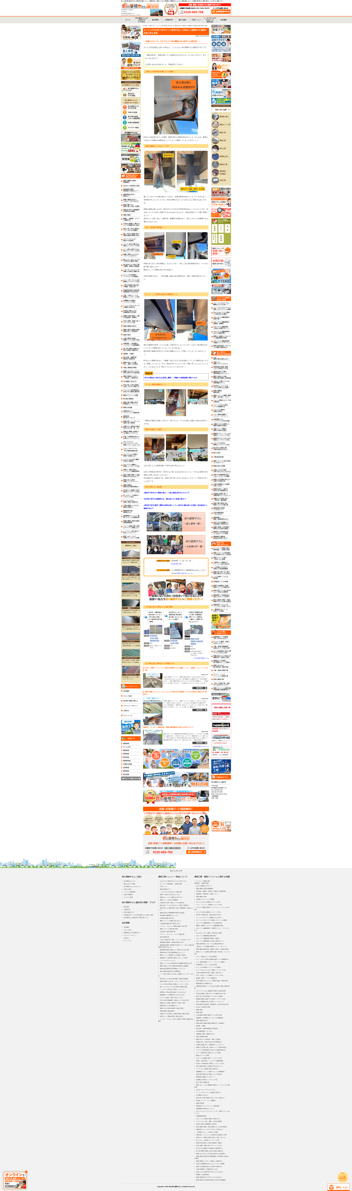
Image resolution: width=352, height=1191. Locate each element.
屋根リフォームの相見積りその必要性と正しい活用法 (222, 553)
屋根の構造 (127, 215)
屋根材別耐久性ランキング (129, 416)
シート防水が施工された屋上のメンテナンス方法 (131, 250)
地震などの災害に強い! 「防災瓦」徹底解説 (221, 499)
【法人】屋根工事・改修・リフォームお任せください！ (176, 939)
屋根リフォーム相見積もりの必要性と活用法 (173, 955)
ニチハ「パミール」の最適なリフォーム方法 (209, 904)
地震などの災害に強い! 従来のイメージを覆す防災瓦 (211, 1047)
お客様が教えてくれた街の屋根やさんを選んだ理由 (138, 915)
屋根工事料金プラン (166, 889)
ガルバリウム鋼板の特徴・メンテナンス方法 (209, 1058)
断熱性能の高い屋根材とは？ (128, 511)
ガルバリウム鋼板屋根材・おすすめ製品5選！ (209, 923)
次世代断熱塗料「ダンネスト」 (218, 513)
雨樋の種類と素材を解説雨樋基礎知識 (131, 521)
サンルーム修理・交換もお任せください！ (221, 642)
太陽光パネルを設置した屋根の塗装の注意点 (221, 424)
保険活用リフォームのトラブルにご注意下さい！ (210, 1129)
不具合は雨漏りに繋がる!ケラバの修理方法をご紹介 (211, 993)
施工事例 (155, 20)
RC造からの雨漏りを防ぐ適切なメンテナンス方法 (131, 491)
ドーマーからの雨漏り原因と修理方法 (130, 501)
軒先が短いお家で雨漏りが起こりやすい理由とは (131, 385)
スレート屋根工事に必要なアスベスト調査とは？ (131, 526)
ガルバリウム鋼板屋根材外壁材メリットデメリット (222, 341)
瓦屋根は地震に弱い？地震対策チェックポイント (222, 494)
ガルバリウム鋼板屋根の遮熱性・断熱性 (221, 322)
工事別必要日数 (218, 457)
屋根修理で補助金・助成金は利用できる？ (220, 537)
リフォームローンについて (167, 960)
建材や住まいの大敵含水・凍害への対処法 (130, 363)
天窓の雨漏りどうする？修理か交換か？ (131, 506)
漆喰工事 (223, 132)
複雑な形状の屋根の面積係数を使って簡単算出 (131, 330)
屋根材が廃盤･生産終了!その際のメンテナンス (131, 432)
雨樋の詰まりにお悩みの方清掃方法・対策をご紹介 (222, 656)
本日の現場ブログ (129, 912)
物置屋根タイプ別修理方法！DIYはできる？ (220, 637)
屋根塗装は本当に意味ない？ (129, 195)
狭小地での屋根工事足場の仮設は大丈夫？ (220, 448)
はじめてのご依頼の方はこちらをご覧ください (173, 881)
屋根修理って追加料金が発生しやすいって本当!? (221, 595)
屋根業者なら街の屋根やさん (132, 932)
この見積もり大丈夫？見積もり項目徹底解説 (220, 567)
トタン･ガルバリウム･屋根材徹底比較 (130, 450)
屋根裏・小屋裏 (128, 354)
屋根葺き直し (224, 156)
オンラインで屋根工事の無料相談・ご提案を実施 (221, 548)
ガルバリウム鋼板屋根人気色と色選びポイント (221, 327)
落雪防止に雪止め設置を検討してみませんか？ (173, 992)
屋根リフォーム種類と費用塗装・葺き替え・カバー (222, 396)
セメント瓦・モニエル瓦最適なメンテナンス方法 (131, 280)
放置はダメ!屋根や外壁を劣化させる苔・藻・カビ (131, 427)
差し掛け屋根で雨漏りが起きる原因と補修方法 (209, 1151)
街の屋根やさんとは (129, 881)
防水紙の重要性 (128, 399)
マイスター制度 (128, 897)
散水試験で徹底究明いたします (169, 915)
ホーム (128, 20)
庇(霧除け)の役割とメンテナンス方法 (129, 301)
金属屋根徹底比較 (201, 1116)
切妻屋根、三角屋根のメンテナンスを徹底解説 (131, 344)
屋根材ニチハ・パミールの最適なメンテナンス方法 (222, 434)
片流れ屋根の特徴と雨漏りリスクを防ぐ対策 (131, 339)
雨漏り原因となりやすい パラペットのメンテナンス (175, 981)
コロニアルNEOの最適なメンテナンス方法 (221, 443)
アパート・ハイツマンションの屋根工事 (220, 675)
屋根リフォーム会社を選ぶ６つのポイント (222, 461)
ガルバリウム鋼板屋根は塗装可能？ (221, 318)
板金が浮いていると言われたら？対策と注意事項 (222, 591)
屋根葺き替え (224, 116)
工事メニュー (196, 20)
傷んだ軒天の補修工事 (202, 1082)
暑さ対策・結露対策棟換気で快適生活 (207, 1028)
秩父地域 (126, 774)
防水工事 (223, 148)
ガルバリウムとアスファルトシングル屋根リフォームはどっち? (131, 443)
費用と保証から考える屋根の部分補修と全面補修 (174, 966)
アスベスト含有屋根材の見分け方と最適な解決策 (131, 390)
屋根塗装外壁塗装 (223, 172)
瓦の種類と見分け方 (129, 381)
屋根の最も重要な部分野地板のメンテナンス (130, 403)
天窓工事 (223, 180)
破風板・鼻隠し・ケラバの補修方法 (206, 978)
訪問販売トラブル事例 (220, 581)
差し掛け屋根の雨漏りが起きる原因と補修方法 (131, 349)
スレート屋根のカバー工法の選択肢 (222, 401)
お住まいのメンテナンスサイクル (205, 1089)
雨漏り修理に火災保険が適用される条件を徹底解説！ (211, 1180)
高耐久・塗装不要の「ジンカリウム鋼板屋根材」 (210, 1061)
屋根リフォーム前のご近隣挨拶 (169, 900)
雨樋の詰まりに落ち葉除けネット (169, 1005)
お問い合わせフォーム (184, 573)
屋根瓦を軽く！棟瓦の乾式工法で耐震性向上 (220, 489)
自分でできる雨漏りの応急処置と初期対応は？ (221, 523)
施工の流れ (182, 20)
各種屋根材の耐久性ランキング (205, 1108)
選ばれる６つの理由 (129, 884)
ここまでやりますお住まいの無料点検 (210, 20)
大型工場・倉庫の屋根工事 (167, 931)
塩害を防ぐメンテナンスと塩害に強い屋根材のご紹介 (211, 1135)
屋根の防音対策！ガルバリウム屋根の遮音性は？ (222, 346)
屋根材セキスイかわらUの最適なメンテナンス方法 (222, 439)
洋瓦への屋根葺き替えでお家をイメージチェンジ (131, 437)
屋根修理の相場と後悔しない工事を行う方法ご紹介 (174, 950)
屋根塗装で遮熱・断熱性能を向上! (221, 518)
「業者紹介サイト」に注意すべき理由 (220, 610)
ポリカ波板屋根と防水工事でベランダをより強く (222, 651)
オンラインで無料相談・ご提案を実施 (171, 884)
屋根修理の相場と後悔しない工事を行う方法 (220, 367)
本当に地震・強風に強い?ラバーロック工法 (131, 321)
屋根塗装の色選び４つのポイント (219, 508)
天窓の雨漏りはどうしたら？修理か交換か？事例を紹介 (212, 980)
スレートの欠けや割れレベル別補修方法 (220, 405)
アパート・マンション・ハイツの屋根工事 (172, 934)
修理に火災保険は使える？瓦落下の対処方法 (222, 480)
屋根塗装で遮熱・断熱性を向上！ (205, 1034)
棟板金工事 (223, 164)
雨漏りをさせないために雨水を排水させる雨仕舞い (211, 1153)
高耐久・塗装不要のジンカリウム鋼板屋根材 (131, 470)
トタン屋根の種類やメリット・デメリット (220, 415)
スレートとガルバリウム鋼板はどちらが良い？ (221, 303)
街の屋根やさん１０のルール (132, 886)
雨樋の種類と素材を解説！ (167, 1011)
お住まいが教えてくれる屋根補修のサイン (221, 382)
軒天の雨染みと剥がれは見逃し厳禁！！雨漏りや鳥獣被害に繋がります (171, 378)
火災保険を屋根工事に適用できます (170, 923)
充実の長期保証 (128, 894)
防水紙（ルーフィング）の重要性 (205, 1100)
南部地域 (126, 750)
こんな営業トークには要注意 (220, 577)
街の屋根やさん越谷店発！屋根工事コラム (136, 917)
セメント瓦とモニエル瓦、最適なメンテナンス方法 (211, 970)
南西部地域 (126, 760)
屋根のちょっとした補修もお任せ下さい (171, 897)
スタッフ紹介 (127, 696)
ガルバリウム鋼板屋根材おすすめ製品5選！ (221, 332)
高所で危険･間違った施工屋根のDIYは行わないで (131, 475)
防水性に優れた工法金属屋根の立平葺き (129, 311)
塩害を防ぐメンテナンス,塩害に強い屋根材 (131, 422)
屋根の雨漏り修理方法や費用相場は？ (131, 485)
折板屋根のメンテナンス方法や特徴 (206, 964)
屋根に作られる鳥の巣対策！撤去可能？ (221, 666)
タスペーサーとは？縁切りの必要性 (129, 239)
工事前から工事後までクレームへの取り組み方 (221, 563)
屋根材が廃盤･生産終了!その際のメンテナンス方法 (210, 999)
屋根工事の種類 (221, 110)
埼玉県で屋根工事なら (130, 701)
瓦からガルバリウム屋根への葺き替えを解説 (221, 313)
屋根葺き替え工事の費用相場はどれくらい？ (221, 372)
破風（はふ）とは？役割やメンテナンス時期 (131, 537)
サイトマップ (127, 715)
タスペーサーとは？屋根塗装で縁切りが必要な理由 (211, 991)
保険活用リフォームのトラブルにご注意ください (222, 605)
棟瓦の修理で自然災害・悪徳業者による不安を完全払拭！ (213, 1004)
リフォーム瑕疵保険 (129, 892)
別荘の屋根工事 (218, 679)
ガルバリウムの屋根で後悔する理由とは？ (130, 455)
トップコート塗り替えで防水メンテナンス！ (131, 532)
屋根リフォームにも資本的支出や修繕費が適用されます (176, 963)
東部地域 (126, 743)
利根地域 (126, 753)
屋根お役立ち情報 (219, 466)
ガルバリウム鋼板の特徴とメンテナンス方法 (131, 465)
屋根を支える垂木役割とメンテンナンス (130, 480)
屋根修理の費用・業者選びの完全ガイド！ (131, 190)
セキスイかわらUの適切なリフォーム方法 (208, 902)
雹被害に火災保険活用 (202, 1174)
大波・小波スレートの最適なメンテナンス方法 (131, 296)
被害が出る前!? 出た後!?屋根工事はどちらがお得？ (222, 572)
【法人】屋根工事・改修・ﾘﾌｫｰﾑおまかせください (222, 684)
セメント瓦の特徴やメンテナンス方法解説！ (131, 275)
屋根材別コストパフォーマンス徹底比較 (131, 411)
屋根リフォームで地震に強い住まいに (171, 921)
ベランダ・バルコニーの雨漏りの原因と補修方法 (131, 270)
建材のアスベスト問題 (130, 395)
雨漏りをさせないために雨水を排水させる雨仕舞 (131, 371)
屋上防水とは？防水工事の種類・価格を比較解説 (131, 265)
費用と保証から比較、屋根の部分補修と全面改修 (222, 377)
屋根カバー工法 (225, 124)
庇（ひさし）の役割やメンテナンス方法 (131, 496)
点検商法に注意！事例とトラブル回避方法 (172, 902)
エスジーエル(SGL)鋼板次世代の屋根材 (131, 460)
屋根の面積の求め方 (129, 326)
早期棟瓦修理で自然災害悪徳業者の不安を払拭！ (131, 291)
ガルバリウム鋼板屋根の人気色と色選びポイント (210, 941)
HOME (145, 25)
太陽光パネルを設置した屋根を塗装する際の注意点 (174, 1013)
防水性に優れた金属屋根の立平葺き (206, 1124)
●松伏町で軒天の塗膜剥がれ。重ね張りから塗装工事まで (165, 499)
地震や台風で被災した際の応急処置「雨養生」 (131, 316)
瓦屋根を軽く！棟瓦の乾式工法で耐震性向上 (209, 1042)
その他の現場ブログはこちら (200, 746)
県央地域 (126, 757)
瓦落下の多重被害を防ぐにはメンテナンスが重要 (221, 475)
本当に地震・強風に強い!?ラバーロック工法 (209, 1145)
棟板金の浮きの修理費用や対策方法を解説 (131, 210)
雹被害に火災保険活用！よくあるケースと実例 (221, 532)
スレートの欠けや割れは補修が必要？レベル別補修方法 (212, 959)
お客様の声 (169, 20)
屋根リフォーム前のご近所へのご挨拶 (220, 558)
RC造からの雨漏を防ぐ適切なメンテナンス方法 (210, 1063)
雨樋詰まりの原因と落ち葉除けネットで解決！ (222, 661)
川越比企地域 (127, 764)
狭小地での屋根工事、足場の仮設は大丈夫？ (209, 914)
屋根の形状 (127, 335)
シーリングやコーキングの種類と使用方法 (131, 306)
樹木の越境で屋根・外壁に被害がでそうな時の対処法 (222, 600)
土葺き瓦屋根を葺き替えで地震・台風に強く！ (131, 285)
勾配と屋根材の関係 (129, 367)
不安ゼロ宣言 (127, 889)
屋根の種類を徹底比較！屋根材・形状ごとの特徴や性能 (212, 949)
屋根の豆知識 (127, 407)
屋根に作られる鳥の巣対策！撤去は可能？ (172, 1008)
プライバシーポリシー (130, 706)
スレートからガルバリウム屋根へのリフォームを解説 (222, 308)
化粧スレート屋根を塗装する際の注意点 (220, 429)
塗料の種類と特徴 (220, 707)
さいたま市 (126, 747)
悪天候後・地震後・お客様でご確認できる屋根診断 (211, 891)
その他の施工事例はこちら (201, 658)
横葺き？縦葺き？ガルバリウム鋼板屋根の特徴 (222, 337)
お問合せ (126, 710)
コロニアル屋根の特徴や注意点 (219, 410)
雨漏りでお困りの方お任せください (170, 894)
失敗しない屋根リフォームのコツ (220, 362)
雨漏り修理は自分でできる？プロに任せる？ (131, 200)
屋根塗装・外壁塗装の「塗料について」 (207, 894)
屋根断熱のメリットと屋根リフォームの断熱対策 (131, 516)
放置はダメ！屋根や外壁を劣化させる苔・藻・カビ (211, 1137)
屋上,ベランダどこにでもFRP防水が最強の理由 (131, 260)
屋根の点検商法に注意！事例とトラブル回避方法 (221, 586)
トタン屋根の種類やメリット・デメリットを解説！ (211, 962)
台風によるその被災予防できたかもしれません (222, 470)
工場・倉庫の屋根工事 (220, 670)
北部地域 (126, 767)
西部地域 (126, 771)
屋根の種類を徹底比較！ (217, 391)
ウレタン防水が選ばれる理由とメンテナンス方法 (131, 244)
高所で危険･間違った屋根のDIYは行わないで (209, 1066)
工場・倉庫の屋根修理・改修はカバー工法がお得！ (222, 647)
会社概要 (223, 20)
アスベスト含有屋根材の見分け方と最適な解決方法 (211, 1050)
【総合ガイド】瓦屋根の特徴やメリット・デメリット (211, 946)
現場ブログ (152, 25)
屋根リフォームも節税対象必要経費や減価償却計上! (222, 688)
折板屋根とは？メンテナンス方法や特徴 (221, 420)
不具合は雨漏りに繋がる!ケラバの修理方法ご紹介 (131, 224)
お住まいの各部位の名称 (131, 185)
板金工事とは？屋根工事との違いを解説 (131, 205)
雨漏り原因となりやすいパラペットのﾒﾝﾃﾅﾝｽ (131, 255)
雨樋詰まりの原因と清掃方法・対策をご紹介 (173, 1003)
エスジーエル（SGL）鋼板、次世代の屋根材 (209, 1121)
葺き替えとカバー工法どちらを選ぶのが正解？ (221, 386)
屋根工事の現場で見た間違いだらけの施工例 (220, 504)
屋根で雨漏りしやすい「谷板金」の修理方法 (130, 377)
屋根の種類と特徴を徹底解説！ (129, 181)
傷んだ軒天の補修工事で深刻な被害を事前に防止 (131, 234)
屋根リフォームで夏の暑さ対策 (169, 929)
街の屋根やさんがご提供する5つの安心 (141, 20)
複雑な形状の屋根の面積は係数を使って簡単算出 (210, 1023)
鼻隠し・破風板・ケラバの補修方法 (131, 219)
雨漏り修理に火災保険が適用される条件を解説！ (221, 527)
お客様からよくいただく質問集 (205, 899)
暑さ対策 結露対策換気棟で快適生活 (129, 358)
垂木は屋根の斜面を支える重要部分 (170, 971)
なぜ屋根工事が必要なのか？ (221, 358)
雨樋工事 (223, 140)
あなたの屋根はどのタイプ (204, 886)
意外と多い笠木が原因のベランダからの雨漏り (131, 229)
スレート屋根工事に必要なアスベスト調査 (208, 1052)
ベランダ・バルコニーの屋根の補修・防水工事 (173, 926)
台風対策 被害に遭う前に (167, 918)
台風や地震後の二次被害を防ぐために (221, 485)
